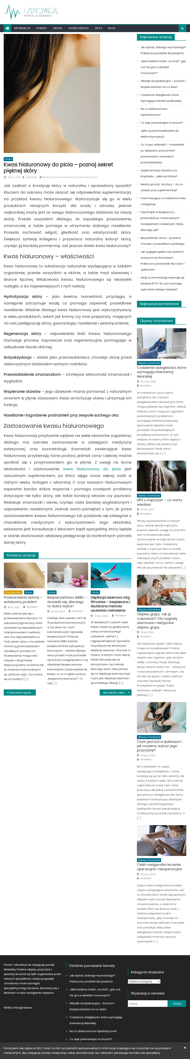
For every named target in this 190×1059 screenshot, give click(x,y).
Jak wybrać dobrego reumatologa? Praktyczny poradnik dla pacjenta (163, 50)
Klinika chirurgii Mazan (18, 1007)
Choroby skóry (13, 592)
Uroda (57, 28)
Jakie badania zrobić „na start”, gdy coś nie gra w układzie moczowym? (163, 67)
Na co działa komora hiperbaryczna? (154, 112)
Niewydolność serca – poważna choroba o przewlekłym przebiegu (162, 241)
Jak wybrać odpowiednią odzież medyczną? (117, 692)
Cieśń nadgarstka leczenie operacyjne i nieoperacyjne (159, 866)
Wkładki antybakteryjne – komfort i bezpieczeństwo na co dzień (163, 84)
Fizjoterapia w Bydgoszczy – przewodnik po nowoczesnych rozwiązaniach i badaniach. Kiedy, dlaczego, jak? (162, 221)
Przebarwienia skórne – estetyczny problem (23, 599)
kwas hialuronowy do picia (92, 469)
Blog (111, 28)
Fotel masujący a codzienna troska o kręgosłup (163, 201)
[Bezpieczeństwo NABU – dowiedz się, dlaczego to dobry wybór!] (67, 575)
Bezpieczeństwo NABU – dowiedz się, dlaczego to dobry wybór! (67, 601)
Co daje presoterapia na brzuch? (162, 123)
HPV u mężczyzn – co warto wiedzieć (159, 502)
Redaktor (31, 177)
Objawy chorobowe (156, 320)
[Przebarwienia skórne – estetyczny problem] (24, 575)
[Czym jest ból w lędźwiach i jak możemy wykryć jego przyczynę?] (161, 717)
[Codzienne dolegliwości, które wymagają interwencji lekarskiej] (161, 343)
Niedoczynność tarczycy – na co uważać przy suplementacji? (162, 187)
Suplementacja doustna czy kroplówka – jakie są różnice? (159, 173)
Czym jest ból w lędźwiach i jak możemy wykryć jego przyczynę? (159, 746)
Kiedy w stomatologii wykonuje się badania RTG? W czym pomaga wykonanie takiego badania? (162, 283)
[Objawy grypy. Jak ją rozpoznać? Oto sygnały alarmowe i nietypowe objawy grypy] (161, 590)
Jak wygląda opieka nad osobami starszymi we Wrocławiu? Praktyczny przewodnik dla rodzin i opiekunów (162, 260)
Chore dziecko (78, 28)
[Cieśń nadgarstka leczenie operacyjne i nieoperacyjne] (161, 840)
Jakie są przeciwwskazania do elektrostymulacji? (160, 134)
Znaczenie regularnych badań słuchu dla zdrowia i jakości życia (22, 692)
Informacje (22, 28)
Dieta (98, 28)
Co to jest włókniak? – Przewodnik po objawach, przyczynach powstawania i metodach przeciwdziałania (162, 153)
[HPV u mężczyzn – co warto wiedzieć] (161, 476)
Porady (41, 28)
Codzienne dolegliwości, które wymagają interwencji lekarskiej (161, 98)
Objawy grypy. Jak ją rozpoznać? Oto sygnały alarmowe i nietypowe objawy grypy (157, 620)
